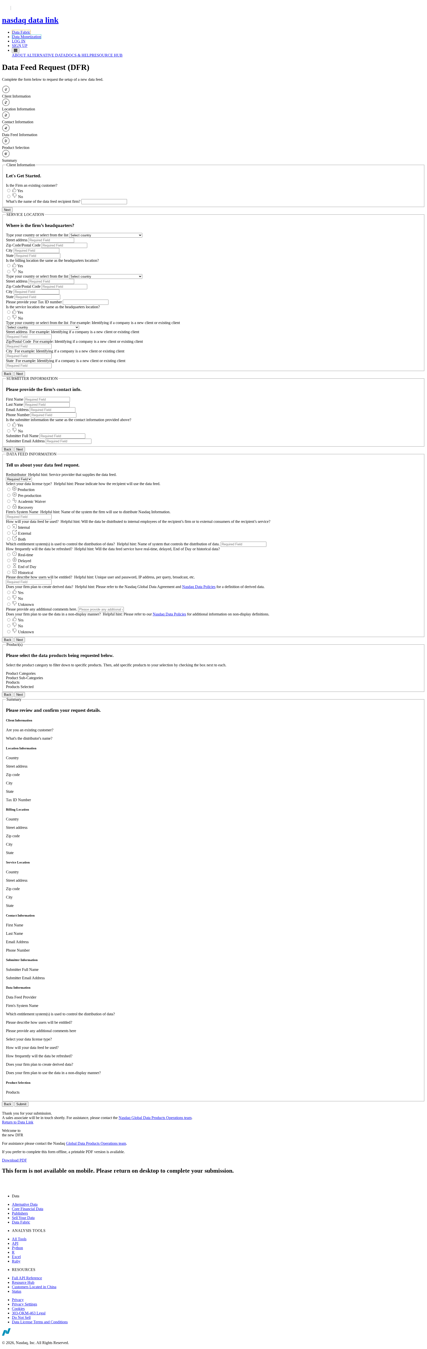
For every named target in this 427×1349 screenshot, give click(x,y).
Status (16, 1291)
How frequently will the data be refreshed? (39, 549)
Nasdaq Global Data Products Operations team (155, 1118)
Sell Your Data (23, 1218)
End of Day (27, 567)
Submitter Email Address (26, 441)
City (9, 250)
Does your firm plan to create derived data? (40, 587)
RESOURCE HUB (107, 55)
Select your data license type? (29, 484)
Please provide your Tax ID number (34, 302)
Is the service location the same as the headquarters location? (53, 307)
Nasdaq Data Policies (198, 587)
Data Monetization (26, 37)
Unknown (26, 604)
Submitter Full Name (23, 436)
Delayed (24, 561)
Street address (16, 240)
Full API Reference (27, 1278)
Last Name (14, 404)
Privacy (18, 1300)
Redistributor (16, 474)
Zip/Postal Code (18, 341)
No (20, 197)
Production (26, 490)
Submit (21, 1104)
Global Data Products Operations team (96, 1143)
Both (22, 539)
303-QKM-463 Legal (28, 1313)
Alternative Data (25, 1204)
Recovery (25, 507)
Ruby (16, 1261)
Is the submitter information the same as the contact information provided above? (68, 420)
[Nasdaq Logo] (15, 1334)
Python (17, 1248)
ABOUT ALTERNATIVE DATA (39, 55)
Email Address (17, 410)
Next (7, 210)
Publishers (20, 1213)
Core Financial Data (27, 1209)
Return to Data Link (17, 1122)
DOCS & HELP (79, 55)
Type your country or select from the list (37, 235)
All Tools (19, 1239)
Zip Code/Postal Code (23, 245)
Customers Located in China (34, 1287)
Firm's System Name (22, 512)
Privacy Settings (24, 1304)
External (24, 533)
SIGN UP (19, 45)
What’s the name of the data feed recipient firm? (43, 201)
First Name (14, 399)
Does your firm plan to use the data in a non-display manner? (54, 614)
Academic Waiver (32, 501)
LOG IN (18, 41)
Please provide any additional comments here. (41, 609)
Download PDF (14, 1160)
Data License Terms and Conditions (40, 1322)
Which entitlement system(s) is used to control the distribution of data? (113, 544)
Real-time (25, 555)
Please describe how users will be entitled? (39, 577)
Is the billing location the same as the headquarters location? (52, 260)
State (10, 255)
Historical (25, 573)
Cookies (18, 1309)
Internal (24, 527)
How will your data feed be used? (33, 521)
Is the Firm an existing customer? (31, 185)
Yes (20, 191)
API (15, 1243)
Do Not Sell (21, 1317)
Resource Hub (23, 1282)
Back (7, 374)
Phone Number (18, 415)
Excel (16, 1257)
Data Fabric (21, 32)
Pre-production (29, 495)
